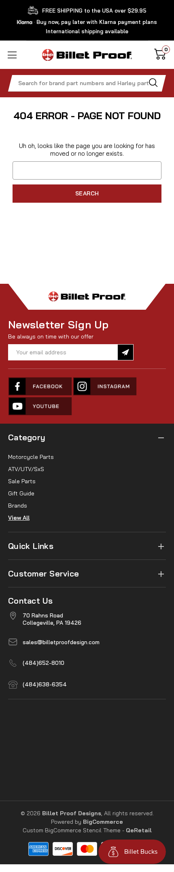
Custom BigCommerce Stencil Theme (72, 830)
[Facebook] (40, 386)
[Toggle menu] (13, 55)
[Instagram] (105, 386)
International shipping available (87, 31)
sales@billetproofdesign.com (61, 642)
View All (19, 517)
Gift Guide (21, 493)
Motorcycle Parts (31, 457)
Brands (17, 505)
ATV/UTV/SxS (26, 469)
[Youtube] (40, 406)
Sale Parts (22, 481)
